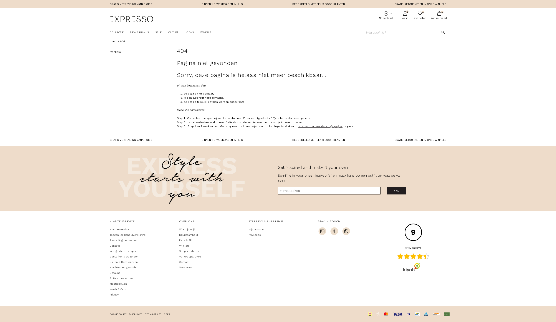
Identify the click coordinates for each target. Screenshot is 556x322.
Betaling (115, 272)
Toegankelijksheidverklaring (128, 234)
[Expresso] (131, 19)
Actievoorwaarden (122, 278)
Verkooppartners (190, 256)
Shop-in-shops (189, 251)
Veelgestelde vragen (123, 251)
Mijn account (256, 229)
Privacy (114, 294)
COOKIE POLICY (118, 314)
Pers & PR (185, 240)
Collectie (117, 32)
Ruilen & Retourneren (124, 262)
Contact (115, 245)
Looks (189, 32)
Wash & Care (118, 289)
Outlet (173, 32)
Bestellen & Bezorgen (124, 256)
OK (396, 191)
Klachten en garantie (123, 267)
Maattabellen (118, 283)
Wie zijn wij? (187, 229)
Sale (158, 32)
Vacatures (185, 267)
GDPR (167, 314)
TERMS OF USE (153, 314)
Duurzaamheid (188, 234)
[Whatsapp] (346, 232)
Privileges (254, 234)
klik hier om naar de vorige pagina (320, 126)
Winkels (205, 32)
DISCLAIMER (135, 314)
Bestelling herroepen (123, 240)
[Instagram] (322, 232)
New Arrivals (139, 32)
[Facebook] (334, 232)
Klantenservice (119, 229)
